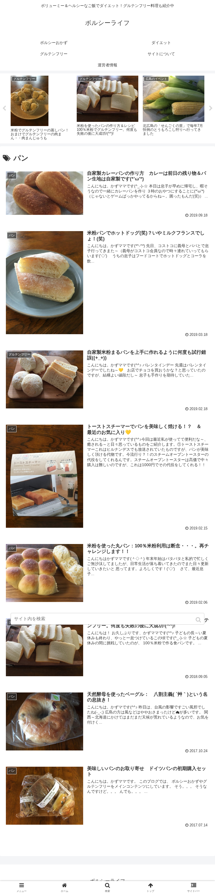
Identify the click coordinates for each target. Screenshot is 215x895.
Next (211, 108)
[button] (198, 620)
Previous (4, 108)
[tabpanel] (41, 107)
